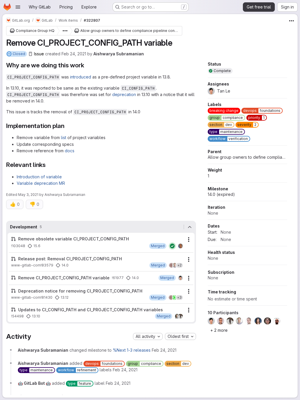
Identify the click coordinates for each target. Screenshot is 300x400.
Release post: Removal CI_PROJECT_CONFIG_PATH (70, 258)
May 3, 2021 (28, 194)
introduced (80, 76)
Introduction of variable (39, 176)
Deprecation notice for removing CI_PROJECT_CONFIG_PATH (80, 290)
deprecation (124, 94)
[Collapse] (189, 226)
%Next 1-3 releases (132, 350)
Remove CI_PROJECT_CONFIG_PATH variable (64, 277)
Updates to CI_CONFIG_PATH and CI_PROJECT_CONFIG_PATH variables (90, 309)
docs (69, 150)
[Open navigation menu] (18, 7)
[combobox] (148, 336)
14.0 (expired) (221, 194)
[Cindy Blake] (174, 297)
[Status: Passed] (172, 245)
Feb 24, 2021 (74, 53)
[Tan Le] (180, 278)
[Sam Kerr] (175, 265)
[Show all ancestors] (63, 30)
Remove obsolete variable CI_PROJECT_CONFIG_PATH (73, 238)
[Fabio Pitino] (177, 316)
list (63, 137)
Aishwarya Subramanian (118, 53)
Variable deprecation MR (41, 183)
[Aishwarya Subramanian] (180, 316)
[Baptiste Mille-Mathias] (180, 246)
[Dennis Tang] (171, 265)
